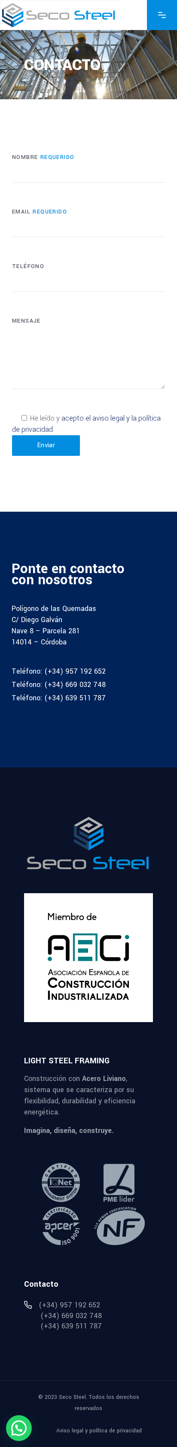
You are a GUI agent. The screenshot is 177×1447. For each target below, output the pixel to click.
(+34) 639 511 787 (75, 698)
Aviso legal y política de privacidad (99, 1431)
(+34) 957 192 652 (75, 671)
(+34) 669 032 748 (75, 685)
